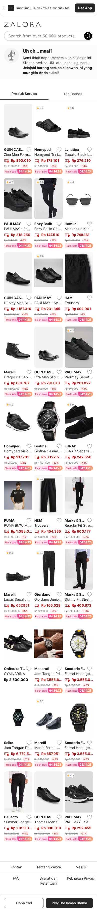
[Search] (88, 36)
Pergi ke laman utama (69, 903)
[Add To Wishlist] (28, 149)
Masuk (81, 867)
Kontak (16, 867)
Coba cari (24, 903)
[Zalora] (48, 24)
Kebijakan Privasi (81, 878)
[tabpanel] (48, 473)
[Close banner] (4, 7)
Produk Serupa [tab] (24, 93)
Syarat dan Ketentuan (48, 880)
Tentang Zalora (48, 867)
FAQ (16, 878)
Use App (85, 8)
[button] (48, 8)
